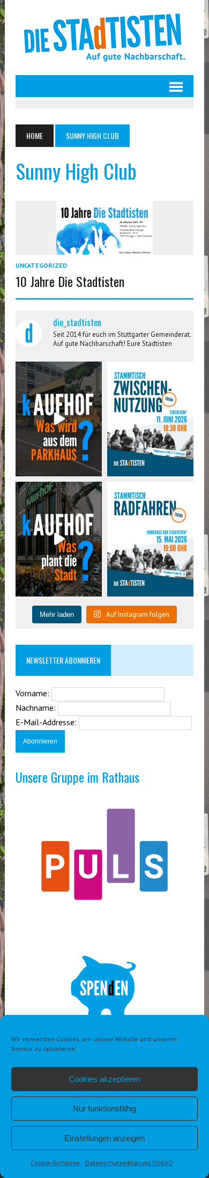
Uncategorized (41, 265)
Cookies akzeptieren (104, 1079)
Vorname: (33, 693)
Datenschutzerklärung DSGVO (129, 1163)
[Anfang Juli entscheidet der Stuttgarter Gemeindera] (59, 419)
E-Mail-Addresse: (47, 722)
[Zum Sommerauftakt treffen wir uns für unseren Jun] (150, 419)
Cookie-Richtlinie (55, 1163)
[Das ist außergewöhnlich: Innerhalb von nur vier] (59, 539)
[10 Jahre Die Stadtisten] (104, 247)
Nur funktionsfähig (104, 1108)
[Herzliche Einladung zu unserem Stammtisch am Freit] (150, 539)
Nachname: (37, 707)
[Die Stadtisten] (104, 37)
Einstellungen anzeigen (104, 1138)
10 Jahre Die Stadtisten (70, 281)
